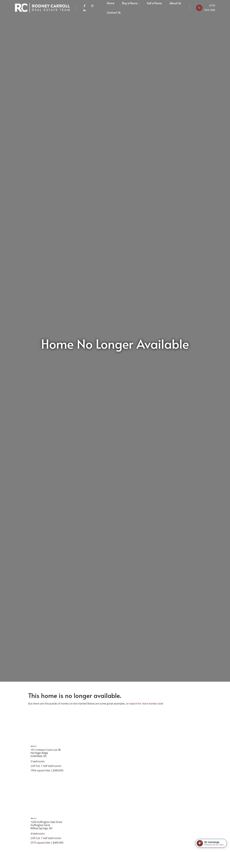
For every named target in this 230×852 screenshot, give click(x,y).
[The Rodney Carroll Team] (42, 8)
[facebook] (84, 5)
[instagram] (92, 5)
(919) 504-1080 (209, 8)
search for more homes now (146, 703)
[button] (211, 843)
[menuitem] (114, 12)
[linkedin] (84, 10)
